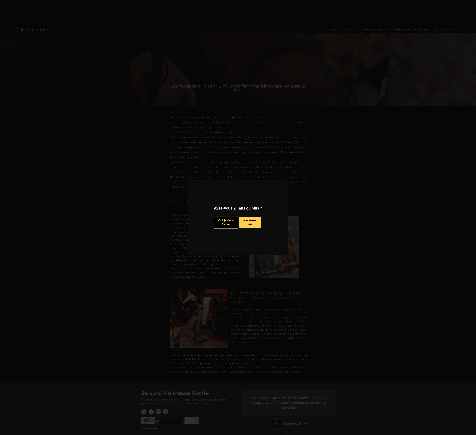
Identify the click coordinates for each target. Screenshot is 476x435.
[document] (238, 217)
